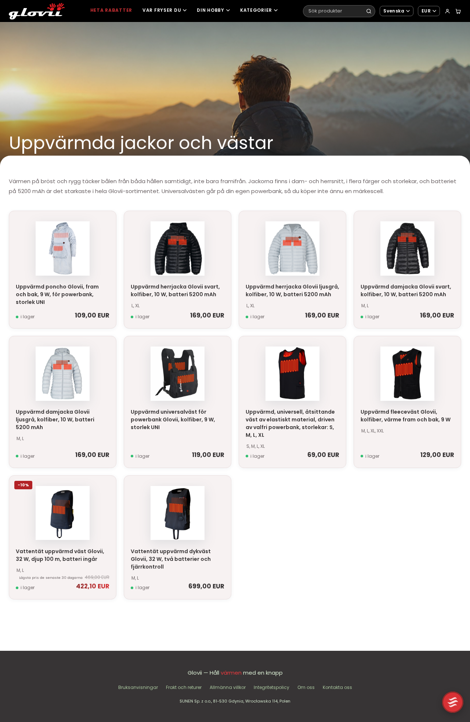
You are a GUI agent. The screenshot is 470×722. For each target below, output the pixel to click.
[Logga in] (447, 11)
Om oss (306, 687)
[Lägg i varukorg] (107, 222)
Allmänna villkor (228, 687)
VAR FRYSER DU (161, 10)
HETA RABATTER (111, 10)
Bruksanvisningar (138, 687)
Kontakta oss (337, 687)
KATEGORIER (256, 10)
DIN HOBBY (210, 10)
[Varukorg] (458, 11)
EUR (426, 11)
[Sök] (368, 11)
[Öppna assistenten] (452, 702)
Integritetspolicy (271, 687)
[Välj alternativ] (222, 222)
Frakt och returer (184, 687)
